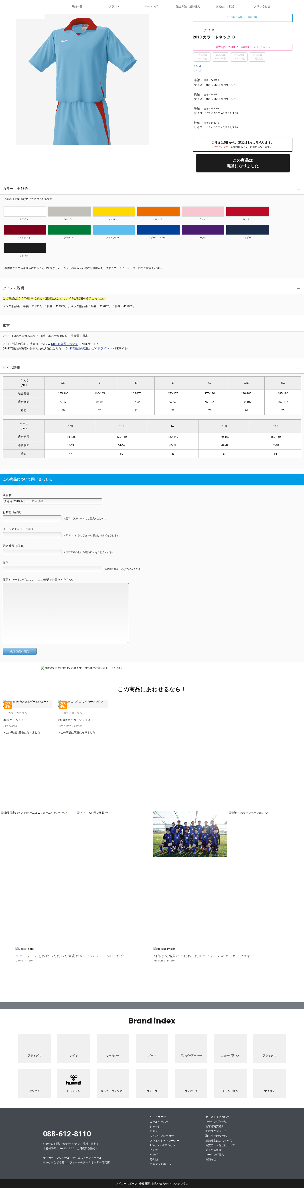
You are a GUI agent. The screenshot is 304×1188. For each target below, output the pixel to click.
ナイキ (74, 1055)
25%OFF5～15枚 (202, 57)
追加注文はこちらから (218, 1140)
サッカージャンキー (113, 1091)
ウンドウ (152, 1091)
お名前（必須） (13, 512)
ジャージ (155, 1126)
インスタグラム (179, 1183)
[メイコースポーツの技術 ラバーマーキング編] (152, 904)
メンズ (197, 66)
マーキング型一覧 (216, 1121)
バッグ (154, 1154)
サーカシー (113, 1055)
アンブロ (34, 1091)
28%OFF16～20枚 (220, 57)
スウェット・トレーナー (164, 1140)
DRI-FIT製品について (64, 343)
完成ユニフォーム (216, 1131)
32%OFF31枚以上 (257, 57)
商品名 (7, 495)
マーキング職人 (214, 1154)
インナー (155, 1150)
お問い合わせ (262, 6)
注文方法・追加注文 (188, 6)
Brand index (152, 1021)
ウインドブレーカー (162, 1135)
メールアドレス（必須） (18, 529)
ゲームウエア (158, 1117)
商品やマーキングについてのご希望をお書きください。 (39, 579)
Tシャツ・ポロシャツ (162, 1145)
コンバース (191, 1091)
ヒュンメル (73, 1091)
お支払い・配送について (220, 1145)
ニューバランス (230, 1055)
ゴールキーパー (159, 1121)
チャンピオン (230, 1091)
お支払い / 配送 (225, 6)
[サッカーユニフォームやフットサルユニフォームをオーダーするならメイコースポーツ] (22, 13)
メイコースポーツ (70, 1121)
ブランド (114, 6)
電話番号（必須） (14, 546)
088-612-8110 (67, 1134)
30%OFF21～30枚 (239, 57)
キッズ (197, 70)
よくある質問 (213, 1150)
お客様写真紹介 (214, 1126)
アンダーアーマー (191, 1055)
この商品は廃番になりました (243, 163)
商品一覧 (77, 6)
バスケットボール (160, 1164)
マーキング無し (222, 146)
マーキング (151, 6)
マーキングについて (217, 1117)
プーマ (152, 1055)
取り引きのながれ (216, 1135)
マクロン (269, 1091)
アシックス (269, 1055)
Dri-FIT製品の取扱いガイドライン (87, 348)
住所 (5, 562)
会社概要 (144, 1183)
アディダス (34, 1055)
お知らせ (210, 1159)
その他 (154, 1159)
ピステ (154, 1131)
